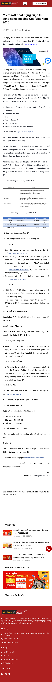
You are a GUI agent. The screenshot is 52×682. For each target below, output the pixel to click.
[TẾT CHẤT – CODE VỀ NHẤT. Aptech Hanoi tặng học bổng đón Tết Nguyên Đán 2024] (7, 557)
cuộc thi (10, 492)
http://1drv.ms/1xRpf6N (25, 132)
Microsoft (14, 494)
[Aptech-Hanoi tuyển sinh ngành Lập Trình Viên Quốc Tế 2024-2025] (7, 533)
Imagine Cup (36, 492)
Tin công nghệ (27, 30)
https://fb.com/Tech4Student (34, 458)
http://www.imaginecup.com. (19, 270)
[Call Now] (49, 549)
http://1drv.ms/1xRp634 (18, 279)
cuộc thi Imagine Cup (22, 492)
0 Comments (27, 536)
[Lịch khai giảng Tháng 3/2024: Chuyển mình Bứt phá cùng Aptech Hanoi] (7, 545)
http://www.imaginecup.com (18, 253)
